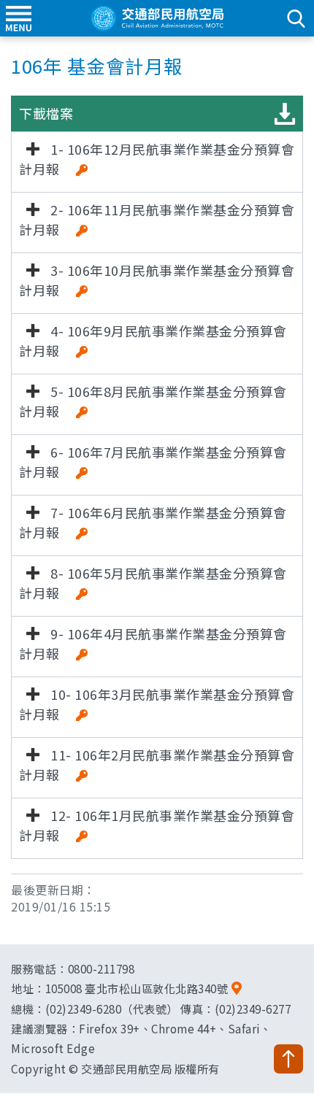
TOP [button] (288, 1059)
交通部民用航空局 (157, 18)
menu (18, 18)
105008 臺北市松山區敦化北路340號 (137, 988)
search (295, 18)
